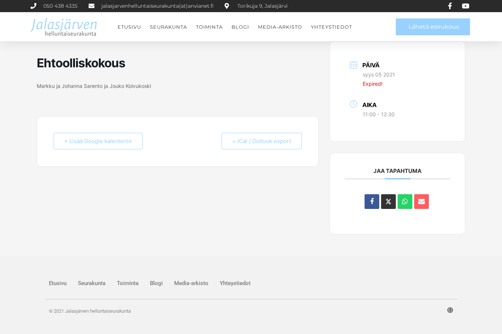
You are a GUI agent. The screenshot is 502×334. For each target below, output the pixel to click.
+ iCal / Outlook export (261, 141)
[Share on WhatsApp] (405, 201)
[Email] (421, 201)
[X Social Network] (388, 201)
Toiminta (209, 27)
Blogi (240, 27)
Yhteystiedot (331, 27)
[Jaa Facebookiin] (372, 201)
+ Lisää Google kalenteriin (98, 141)
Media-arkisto (280, 27)
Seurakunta (168, 27)
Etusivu (129, 27)
